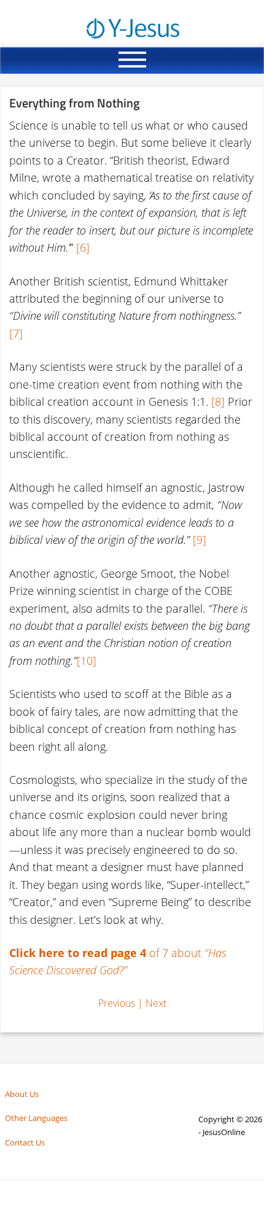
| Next (152, 1003)
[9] (199, 539)
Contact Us (25, 1142)
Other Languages (36, 1117)
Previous (116, 1003)
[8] (218, 401)
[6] (83, 247)
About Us (22, 1093)
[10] (86, 660)
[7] (16, 333)
